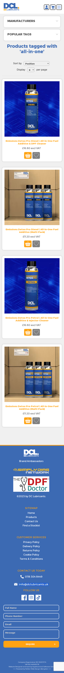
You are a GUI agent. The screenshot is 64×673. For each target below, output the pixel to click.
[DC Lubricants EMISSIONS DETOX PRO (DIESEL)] (32, 197)
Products (31, 517)
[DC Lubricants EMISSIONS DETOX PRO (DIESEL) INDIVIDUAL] (32, 109)
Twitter (31, 597)
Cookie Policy (31, 554)
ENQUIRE (30, 644)
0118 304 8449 (33, 576)
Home (31, 513)
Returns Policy (31, 550)
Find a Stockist (31, 525)
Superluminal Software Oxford (44, 667)
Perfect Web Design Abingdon (36, 669)
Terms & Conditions (31, 558)
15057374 (42, 662)
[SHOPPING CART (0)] (53, 7)
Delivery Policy (31, 546)
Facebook (24, 597)
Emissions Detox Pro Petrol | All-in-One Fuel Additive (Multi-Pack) (32, 407)
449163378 (35, 664)
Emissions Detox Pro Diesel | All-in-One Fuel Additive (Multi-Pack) (32, 230)
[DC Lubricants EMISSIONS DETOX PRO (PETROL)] (32, 374)
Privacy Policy (31, 542)
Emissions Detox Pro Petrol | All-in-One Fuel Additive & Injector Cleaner (32, 319)
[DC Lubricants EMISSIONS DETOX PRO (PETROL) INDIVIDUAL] (32, 286)
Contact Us (31, 521)
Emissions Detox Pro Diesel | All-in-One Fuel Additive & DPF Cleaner (32, 142)
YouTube (38, 597)
